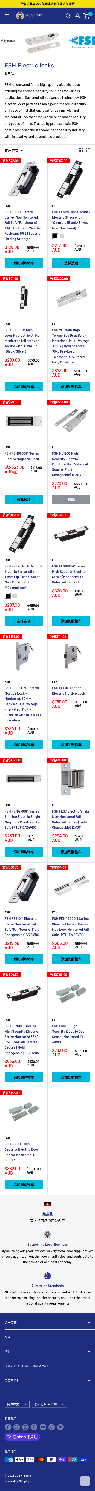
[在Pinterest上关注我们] (34, 1427)
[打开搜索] (68, 15)
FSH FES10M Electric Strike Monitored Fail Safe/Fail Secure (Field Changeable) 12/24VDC (22, 926)
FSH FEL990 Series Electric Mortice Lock (68, 690)
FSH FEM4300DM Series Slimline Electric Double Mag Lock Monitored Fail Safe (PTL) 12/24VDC (70, 926)
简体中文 (13, 1404)
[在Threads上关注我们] (16, 1427)
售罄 (71, 499)
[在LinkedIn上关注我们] (60, 1427)
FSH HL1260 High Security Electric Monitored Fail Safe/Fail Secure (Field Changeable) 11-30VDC (70, 464)
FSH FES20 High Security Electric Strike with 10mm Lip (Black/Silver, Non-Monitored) (71, 220)
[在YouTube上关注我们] (43, 1427)
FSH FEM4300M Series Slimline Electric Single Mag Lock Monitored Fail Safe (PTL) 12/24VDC (23, 819)
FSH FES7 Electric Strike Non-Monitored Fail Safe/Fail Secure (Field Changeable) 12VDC (70, 819)
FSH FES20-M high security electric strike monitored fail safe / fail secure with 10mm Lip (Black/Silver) (23, 340)
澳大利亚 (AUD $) (45, 1404)
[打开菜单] (7, 16)
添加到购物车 (23, 263)
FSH (7, 205)
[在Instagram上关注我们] (25, 1427)
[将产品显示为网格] (81, 150)
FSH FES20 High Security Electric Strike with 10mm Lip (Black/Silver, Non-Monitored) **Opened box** (24, 577)
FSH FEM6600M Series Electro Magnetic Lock (22, 456)
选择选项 (71, 263)
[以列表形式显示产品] (88, 150)
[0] (86, 16)
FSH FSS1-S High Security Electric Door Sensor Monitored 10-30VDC (69, 1034)
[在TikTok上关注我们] (51, 1427)
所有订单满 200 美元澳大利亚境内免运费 (48, 4)
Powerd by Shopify (17, 1481)
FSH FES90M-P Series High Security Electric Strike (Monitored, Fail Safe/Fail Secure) (69, 574)
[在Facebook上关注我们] (8, 1427)
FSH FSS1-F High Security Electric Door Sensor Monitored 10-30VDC (21, 1152)
